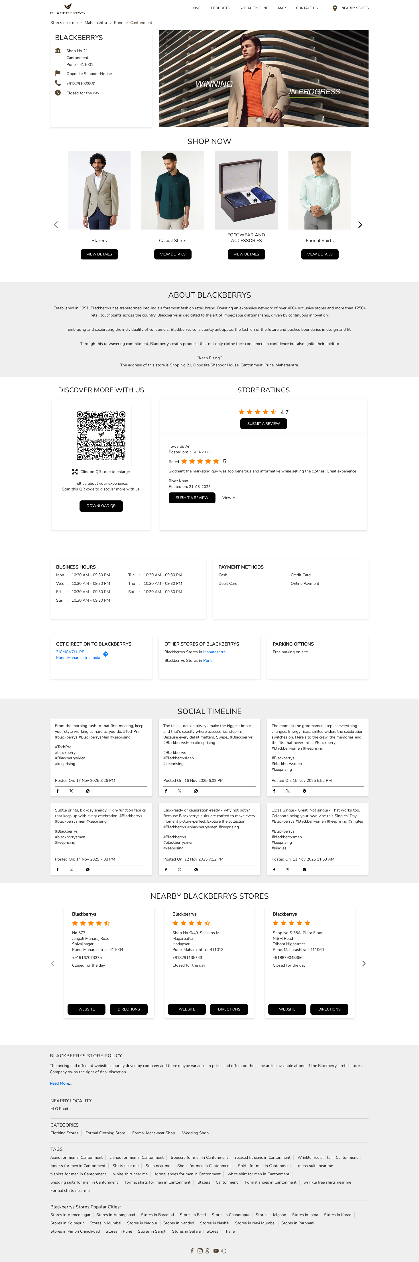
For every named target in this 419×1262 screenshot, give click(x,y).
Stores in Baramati (157, 1214)
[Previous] (57, 206)
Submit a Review (263, 423)
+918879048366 (287, 957)
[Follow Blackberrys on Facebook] (194, 1251)
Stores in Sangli (152, 1231)
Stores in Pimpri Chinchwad (75, 1231)
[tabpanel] (264, 78)
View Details (99, 254)
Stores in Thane (221, 1231)
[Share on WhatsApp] (86, 791)
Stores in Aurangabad (115, 1214)
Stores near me (64, 22)
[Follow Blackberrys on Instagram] (202, 1251)
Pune (118, 22)
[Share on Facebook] (59, 791)
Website (86, 1009)
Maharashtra (96, 22)
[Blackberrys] (67, 8)
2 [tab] (268, 120)
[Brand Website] (225, 1251)
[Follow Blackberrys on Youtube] (217, 1251)
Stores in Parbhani (297, 1223)
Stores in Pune (119, 1231)
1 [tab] (259, 120)
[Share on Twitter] (73, 791)
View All (230, 497)
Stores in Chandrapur (231, 1214)
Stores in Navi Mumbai (255, 1223)
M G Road (59, 1108)
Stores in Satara (186, 1231)
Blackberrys (84, 914)
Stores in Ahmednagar (70, 1214)
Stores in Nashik (214, 1223)
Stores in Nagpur (142, 1223)
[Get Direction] (107, 655)
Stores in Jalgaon (271, 1214)
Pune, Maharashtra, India (78, 657)
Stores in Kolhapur (67, 1223)
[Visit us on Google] (209, 1251)
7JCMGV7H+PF (70, 652)
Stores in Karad (337, 1214)
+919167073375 (87, 957)
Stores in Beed (193, 1214)
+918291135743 (187, 957)
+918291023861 (81, 83)
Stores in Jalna (305, 1214)
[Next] (361, 206)
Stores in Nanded (178, 1223)
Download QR (101, 505)
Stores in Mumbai (105, 1223)
